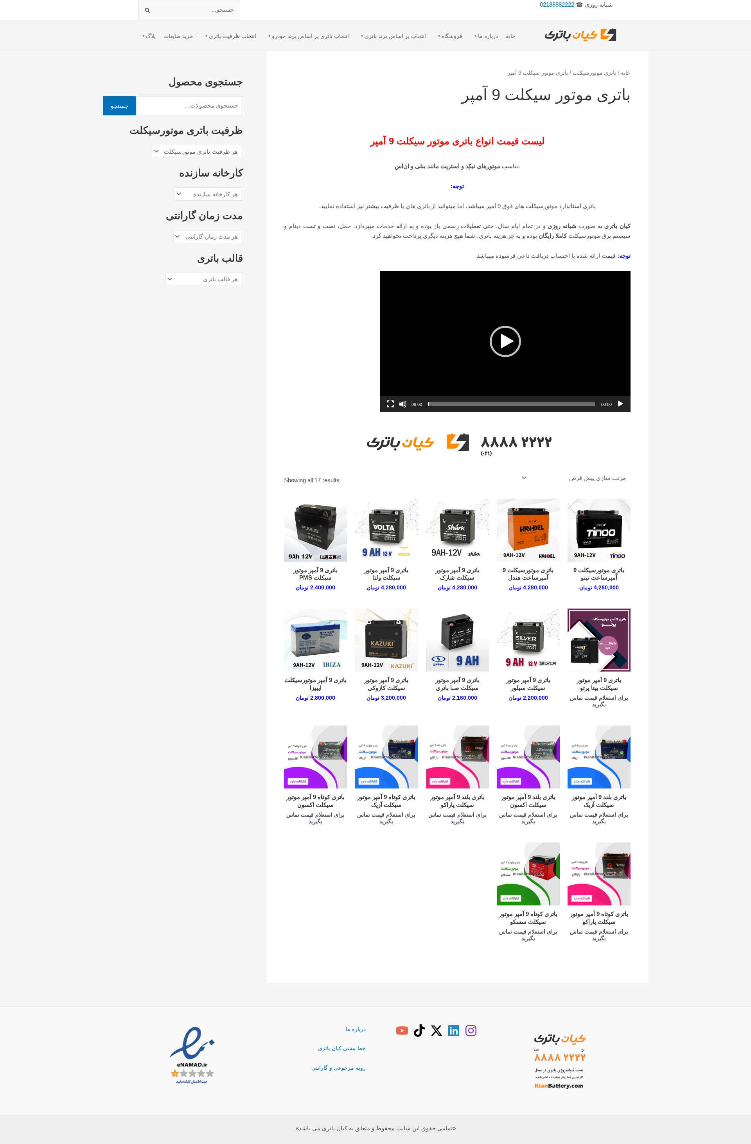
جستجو (119, 105)
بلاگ (151, 36)
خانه (511, 36)
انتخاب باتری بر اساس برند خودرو (310, 36)
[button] (505, 341)
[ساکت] (403, 404)
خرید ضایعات (178, 36)
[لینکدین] (453, 1030)
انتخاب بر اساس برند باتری (395, 36)
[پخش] (620, 404)
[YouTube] (402, 1030)
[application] (505, 341)
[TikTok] (419, 1030)
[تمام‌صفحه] (390, 404)
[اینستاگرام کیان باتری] (471, 1030)
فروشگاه (452, 36)
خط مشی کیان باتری (342, 1048)
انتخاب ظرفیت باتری (232, 36)
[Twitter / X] (436, 1030)
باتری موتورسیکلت (594, 73)
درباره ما (488, 36)
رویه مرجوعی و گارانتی (338, 1068)
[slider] (511, 404)
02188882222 (557, 4)
